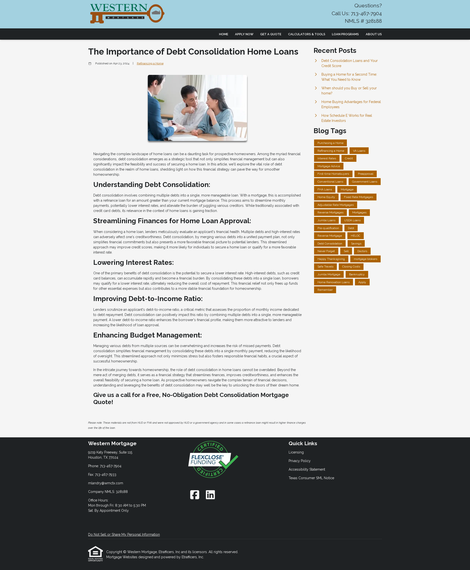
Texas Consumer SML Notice (311, 478)
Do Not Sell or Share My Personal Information (124, 534)
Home (223, 34)
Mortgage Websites (122, 557)
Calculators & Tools (306, 34)
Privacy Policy (300, 461)
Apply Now (244, 34)
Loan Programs (345, 34)
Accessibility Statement (307, 469)
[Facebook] (194, 494)
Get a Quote (270, 34)
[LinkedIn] (210, 494)
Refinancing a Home (150, 63)
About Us (374, 34)
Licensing (296, 452)
